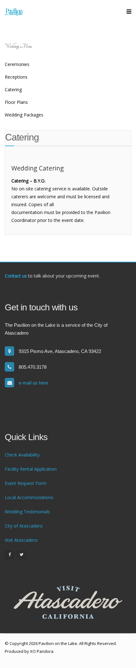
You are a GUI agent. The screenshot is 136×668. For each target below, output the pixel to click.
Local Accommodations (29, 497)
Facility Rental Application (31, 469)
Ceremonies (17, 64)
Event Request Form (25, 483)
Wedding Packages (24, 115)
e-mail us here (33, 382)
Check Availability (22, 455)
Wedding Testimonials (27, 512)
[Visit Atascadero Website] (68, 602)
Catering (13, 89)
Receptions (16, 77)
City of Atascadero (24, 526)
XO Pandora (41, 651)
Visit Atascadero (21, 540)
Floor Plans (16, 102)
